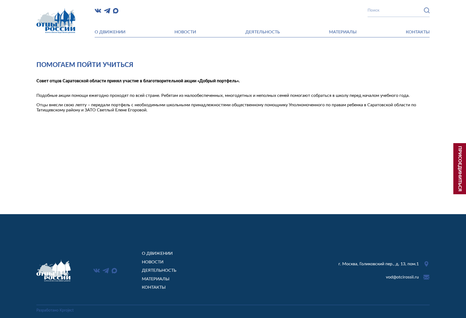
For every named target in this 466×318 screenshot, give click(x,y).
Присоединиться (460, 169)
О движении (110, 32)
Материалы (343, 32)
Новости (185, 32)
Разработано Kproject (55, 310)
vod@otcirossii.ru (402, 277)
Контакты (418, 32)
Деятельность (262, 32)
